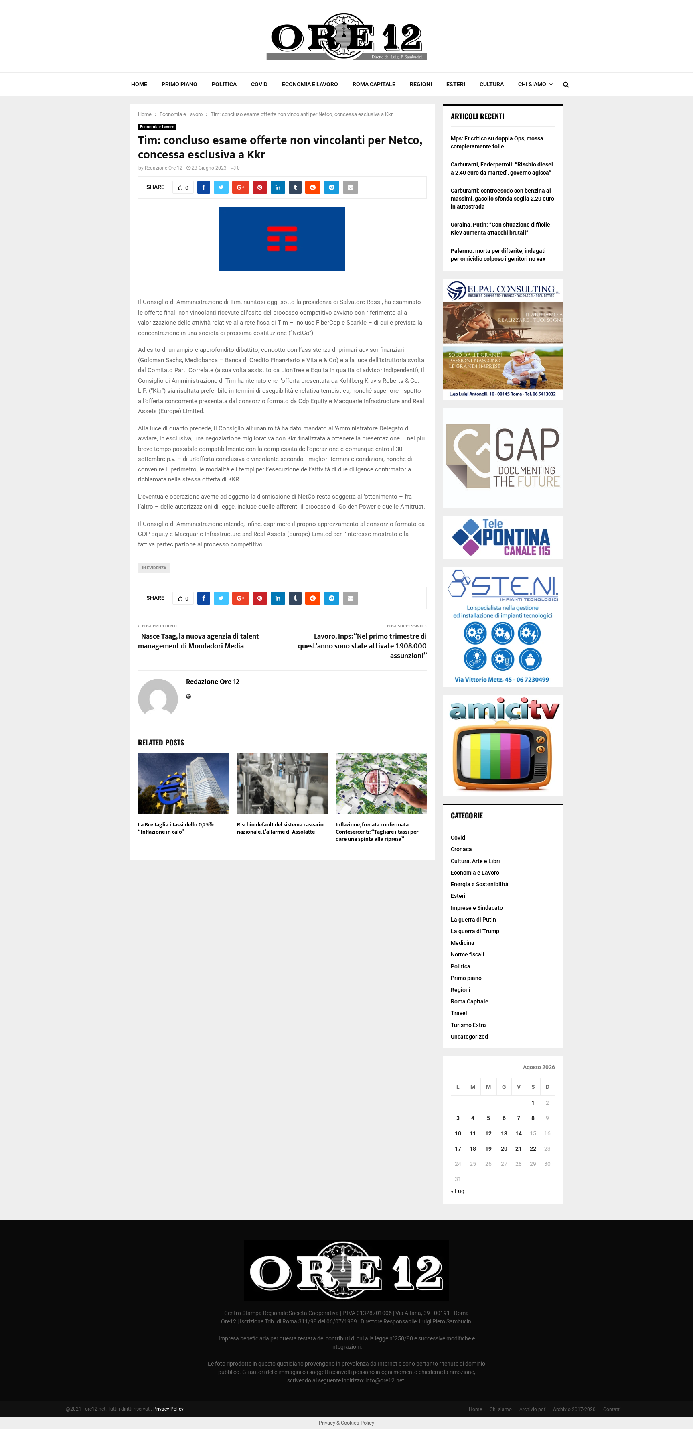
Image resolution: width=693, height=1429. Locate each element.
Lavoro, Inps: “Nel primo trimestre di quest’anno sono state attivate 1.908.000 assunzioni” (362, 646)
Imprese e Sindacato (477, 908)
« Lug (457, 1191)
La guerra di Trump (475, 931)
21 (518, 1148)
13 (504, 1133)
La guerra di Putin (473, 919)
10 (458, 1133)
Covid (259, 84)
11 (473, 1133)
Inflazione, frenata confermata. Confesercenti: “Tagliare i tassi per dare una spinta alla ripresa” (377, 832)
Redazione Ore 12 (163, 168)
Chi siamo (532, 84)
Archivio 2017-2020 (574, 1409)
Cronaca (461, 849)
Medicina (462, 943)
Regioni (421, 84)
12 (488, 1133)
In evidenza (154, 568)
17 (458, 1148)
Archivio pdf (532, 1409)
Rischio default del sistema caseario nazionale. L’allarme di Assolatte (280, 828)
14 (518, 1133)
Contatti (612, 1409)
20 (504, 1148)
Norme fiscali (467, 954)
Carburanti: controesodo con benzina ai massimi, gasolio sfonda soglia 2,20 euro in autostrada (502, 198)
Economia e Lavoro (310, 84)
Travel (459, 1013)
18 (473, 1148)
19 (488, 1148)
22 (533, 1148)
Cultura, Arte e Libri (475, 861)
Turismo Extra (468, 1025)
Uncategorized (469, 1036)
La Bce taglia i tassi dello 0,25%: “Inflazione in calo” (176, 828)
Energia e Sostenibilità (480, 884)
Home (139, 84)
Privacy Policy (168, 1409)
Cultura (492, 84)
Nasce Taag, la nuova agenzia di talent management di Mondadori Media (198, 641)
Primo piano (179, 84)
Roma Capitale (374, 84)
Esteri (455, 84)
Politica (224, 84)
